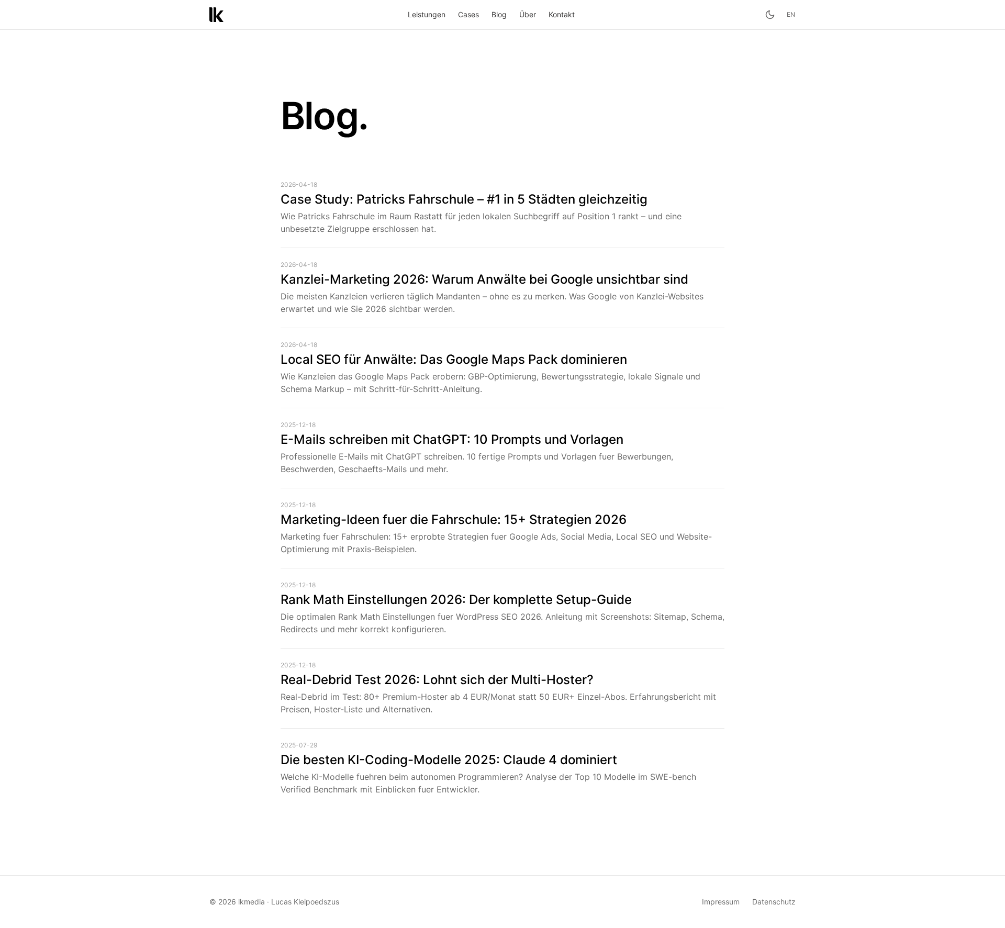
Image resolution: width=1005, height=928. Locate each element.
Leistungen (426, 14)
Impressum (721, 901)
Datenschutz (774, 901)
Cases (468, 14)
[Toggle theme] (770, 14)
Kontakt (562, 14)
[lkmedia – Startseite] (216, 14)
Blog (499, 14)
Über (527, 14)
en (791, 14)
